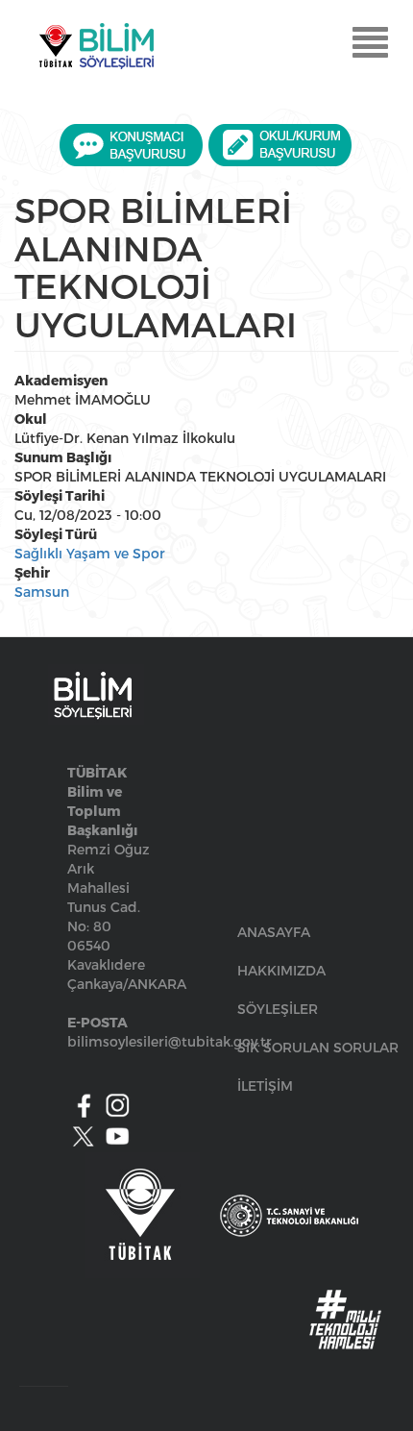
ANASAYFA (273, 932)
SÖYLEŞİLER (277, 1008)
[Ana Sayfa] (96, 46)
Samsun (41, 591)
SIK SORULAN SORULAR (318, 1047)
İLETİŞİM (265, 1085)
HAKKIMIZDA (281, 970)
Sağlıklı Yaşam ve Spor (89, 553)
